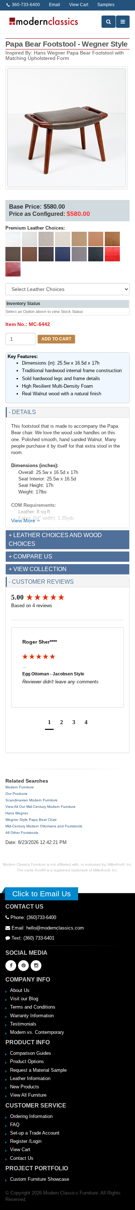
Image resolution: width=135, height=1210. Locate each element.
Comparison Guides (30, 1053)
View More (24, 520)
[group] (67, 597)
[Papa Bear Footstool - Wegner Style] (66, 127)
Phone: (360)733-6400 (32, 917)
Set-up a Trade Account (34, 1133)
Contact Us (21, 1158)
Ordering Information (31, 1116)
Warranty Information (32, 1015)
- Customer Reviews (41, 582)
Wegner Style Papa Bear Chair (31, 820)
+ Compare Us (30, 556)
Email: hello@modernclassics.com (47, 928)
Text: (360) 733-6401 (32, 938)
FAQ (14, 1124)
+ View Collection (38, 569)
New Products (24, 1086)
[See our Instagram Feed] (36, 965)
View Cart (20, 1149)
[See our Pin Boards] (23, 965)
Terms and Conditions (32, 1007)
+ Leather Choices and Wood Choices (55, 539)
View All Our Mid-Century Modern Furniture (40, 807)
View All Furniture (28, 1095)
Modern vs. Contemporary (37, 1032)
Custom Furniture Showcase (39, 1179)
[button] (49, 723)
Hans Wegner (16, 813)
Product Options (27, 1061)
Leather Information (30, 1078)
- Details (22, 412)
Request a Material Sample (38, 1070)
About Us (20, 990)
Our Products (16, 794)
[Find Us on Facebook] (10, 965)
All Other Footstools (21, 833)
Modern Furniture (19, 787)
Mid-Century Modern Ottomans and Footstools (43, 826)
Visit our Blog (24, 998)
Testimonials (23, 1024)
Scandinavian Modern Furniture (31, 800)
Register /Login (25, 1141)
